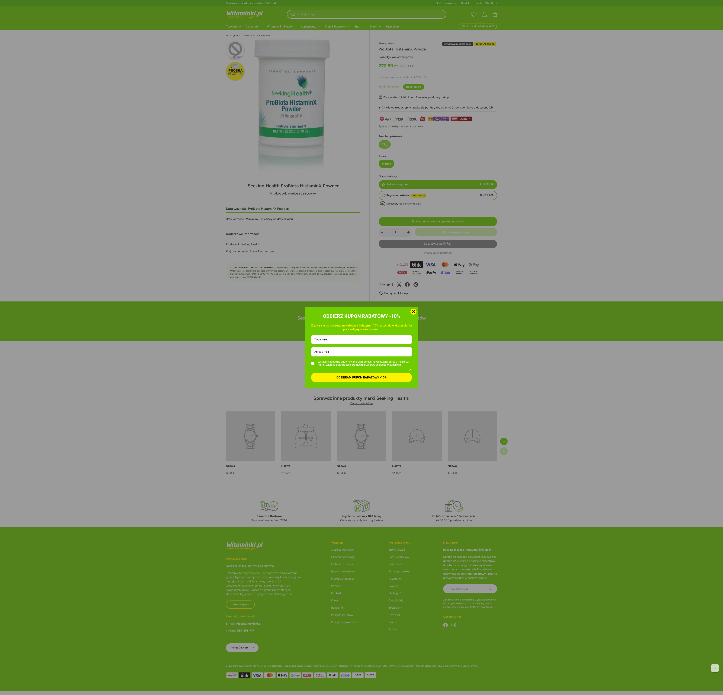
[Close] (413, 311)
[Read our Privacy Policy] (409, 370)
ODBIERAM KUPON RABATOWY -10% (361, 377)
